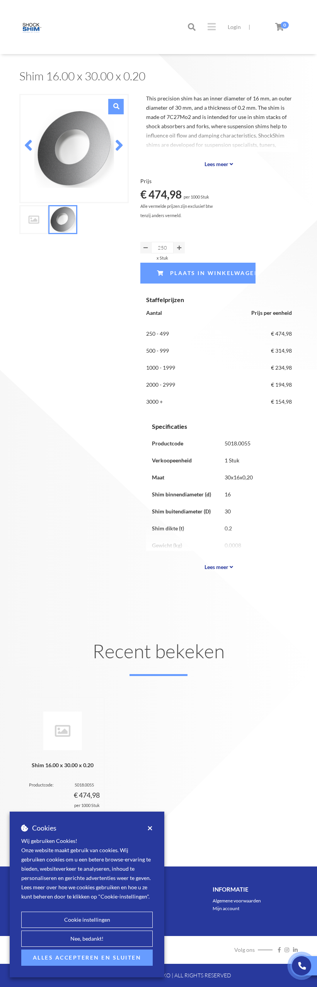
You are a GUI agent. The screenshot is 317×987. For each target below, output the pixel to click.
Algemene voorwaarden (237, 901)
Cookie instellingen (87, 919)
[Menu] (211, 27)
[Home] (31, 27)
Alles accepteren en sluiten (87, 957)
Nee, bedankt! (87, 938)
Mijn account (226, 908)
